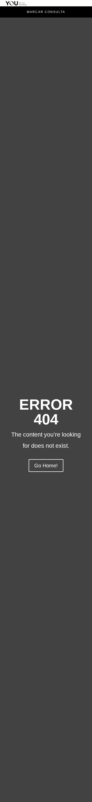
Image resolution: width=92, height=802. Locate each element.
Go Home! (46, 465)
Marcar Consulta (46, 12)
